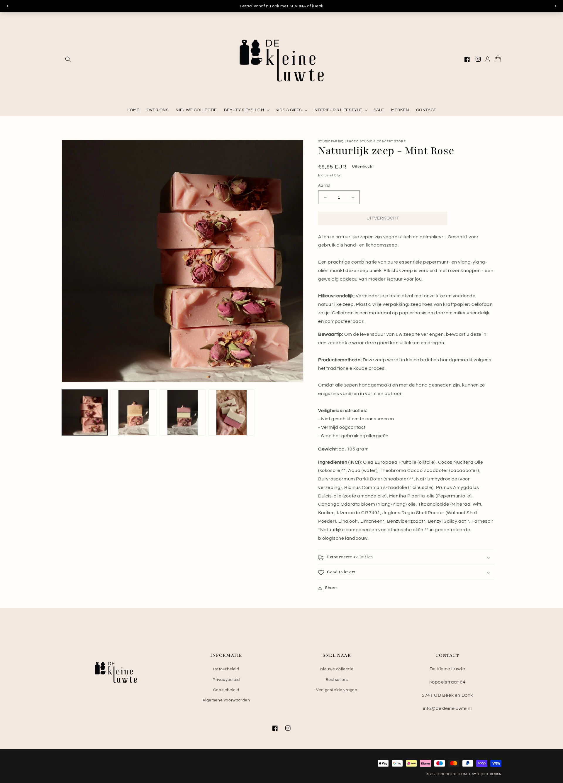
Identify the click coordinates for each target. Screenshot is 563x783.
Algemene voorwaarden (226, 700)
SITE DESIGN (491, 774)
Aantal (324, 185)
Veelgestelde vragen (336, 690)
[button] (68, 59)
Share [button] (331, 588)
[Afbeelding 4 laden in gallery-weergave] (231, 412)
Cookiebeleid (226, 690)
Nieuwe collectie (337, 669)
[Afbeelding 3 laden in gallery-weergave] (183, 412)
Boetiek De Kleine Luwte (459, 774)
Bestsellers (336, 680)
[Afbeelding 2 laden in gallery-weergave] (134, 412)
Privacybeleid (226, 680)
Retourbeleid (226, 669)
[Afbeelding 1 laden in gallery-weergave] (85, 412)
